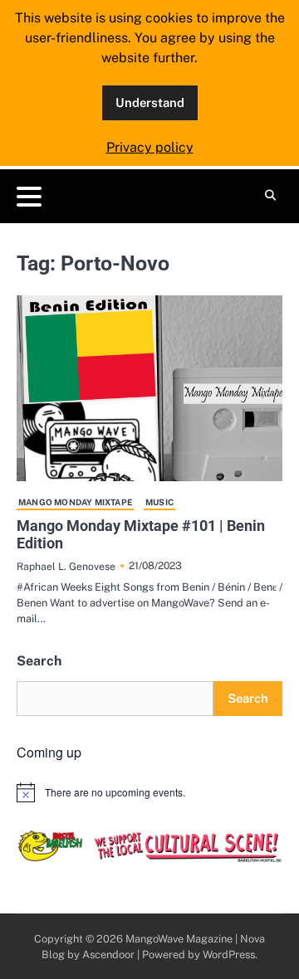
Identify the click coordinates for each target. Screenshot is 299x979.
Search (39, 661)
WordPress (229, 954)
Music (159, 502)
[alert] (149, 792)
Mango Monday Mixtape (75, 502)
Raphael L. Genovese (66, 566)
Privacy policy (150, 147)
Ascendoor (108, 954)
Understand (149, 102)
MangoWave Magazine (179, 939)
